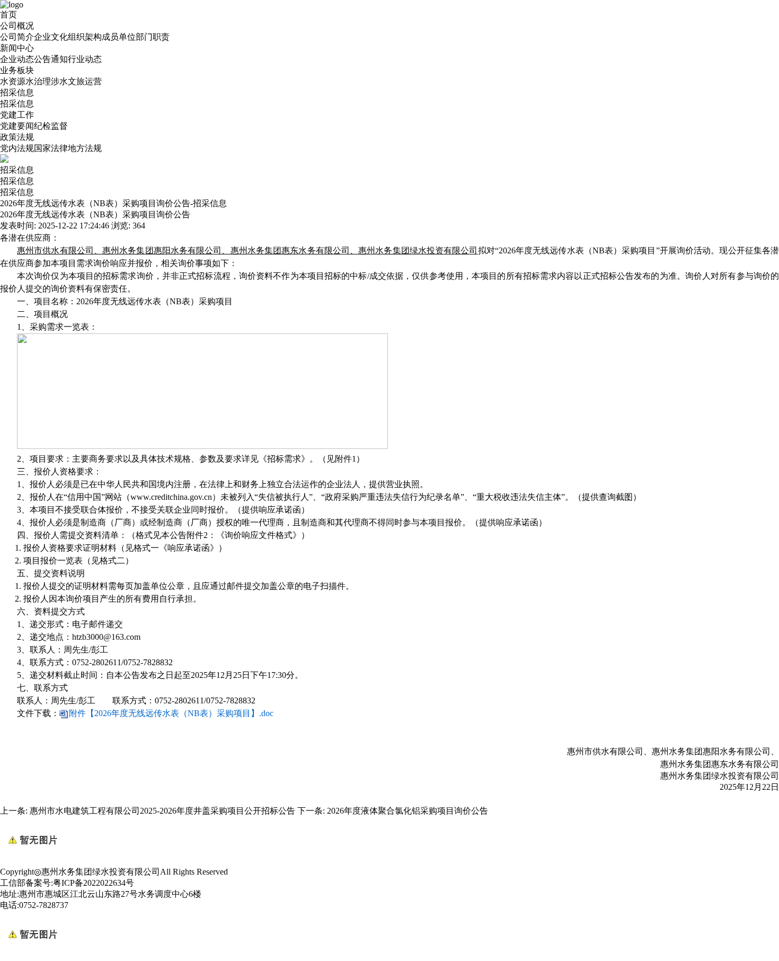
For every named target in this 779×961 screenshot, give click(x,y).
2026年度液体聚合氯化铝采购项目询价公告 (407, 810)
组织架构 (85, 36)
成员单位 (119, 36)
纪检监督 (51, 125)
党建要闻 (17, 125)
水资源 (12, 81)
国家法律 (51, 148)
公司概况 (17, 25)
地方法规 (85, 148)
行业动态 (85, 59)
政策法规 (17, 137)
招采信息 (17, 92)
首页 (8, 14)
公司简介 (17, 36)
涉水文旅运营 (76, 81)
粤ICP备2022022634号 (93, 882)
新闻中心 (17, 47)
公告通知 (51, 59)
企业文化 (51, 36)
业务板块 (17, 70)
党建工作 (17, 114)
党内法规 (17, 148)
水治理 (38, 81)
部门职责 (153, 36)
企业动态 (17, 59)
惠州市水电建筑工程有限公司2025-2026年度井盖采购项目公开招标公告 (162, 810)
